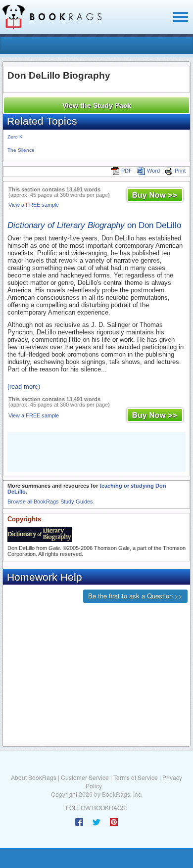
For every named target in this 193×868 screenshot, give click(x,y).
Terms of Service (135, 777)
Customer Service (85, 777)
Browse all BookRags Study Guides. (51, 501)
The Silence (21, 150)
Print (180, 171)
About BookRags (33, 777)
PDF (126, 171)
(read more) (23, 386)
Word (153, 171)
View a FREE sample (33, 205)
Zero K (15, 136)
